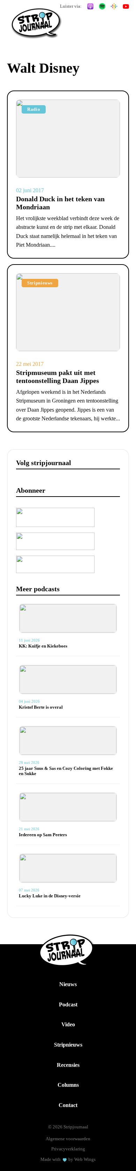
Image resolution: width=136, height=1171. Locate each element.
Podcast (68, 1004)
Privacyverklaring (68, 1148)
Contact (68, 1105)
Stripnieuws (68, 1045)
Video (68, 1024)
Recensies (68, 1065)
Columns (68, 1085)
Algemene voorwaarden (68, 1138)
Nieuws (68, 984)
